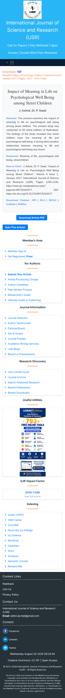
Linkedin (12, 639)
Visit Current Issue (18, 371)
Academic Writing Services (23, 343)
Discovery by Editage (20, 530)
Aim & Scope (15, 333)
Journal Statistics (18, 317)
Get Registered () (20, 256)
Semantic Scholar (18, 561)
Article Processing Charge (23, 279)
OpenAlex (13, 545)
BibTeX (53, 200)
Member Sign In (17, 251)
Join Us (7, 589)
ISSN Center (15, 519)
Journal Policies (17, 338)
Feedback (8, 583)
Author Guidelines (18, 284)
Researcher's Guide (19, 294)
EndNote (11, 204)
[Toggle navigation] (10, 62)
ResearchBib (15, 566)
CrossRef (13, 525)
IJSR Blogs (14, 348)
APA (34, 200)
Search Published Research (24, 382)
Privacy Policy (11, 594)
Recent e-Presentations (21, 354)
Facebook (13, 631)
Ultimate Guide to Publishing (24, 300)
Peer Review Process (20, 289)
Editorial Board (16, 328)
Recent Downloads (19, 392)
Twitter (12, 647)
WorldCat (13, 540)
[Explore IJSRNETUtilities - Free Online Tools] (32, 442)
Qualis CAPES (16, 514)
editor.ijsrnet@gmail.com (25, 615)
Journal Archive (17, 377)
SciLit (11, 550)
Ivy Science (14, 535)
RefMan (22, 204)
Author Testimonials (19, 323)
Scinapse (13, 556)
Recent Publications (19, 387)
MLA (42, 200)
